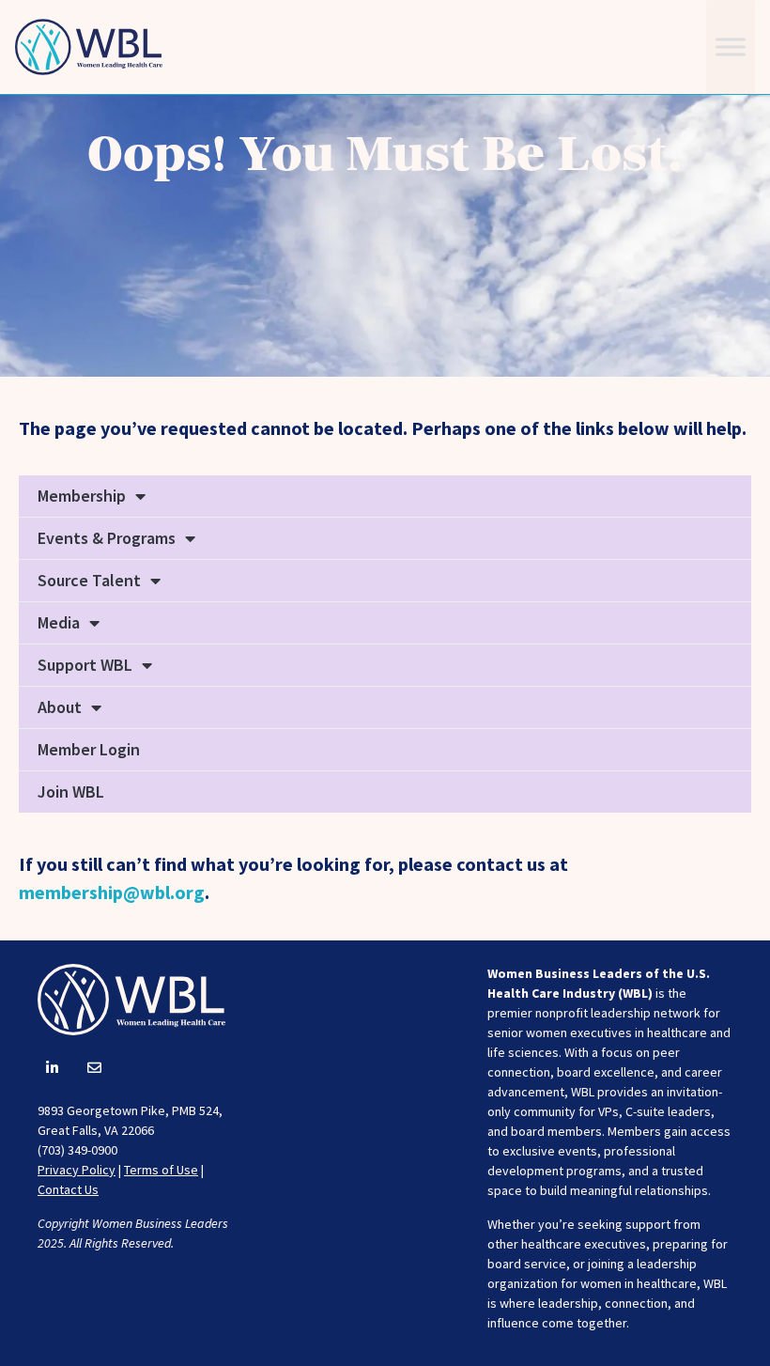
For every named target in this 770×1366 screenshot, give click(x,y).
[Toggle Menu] (731, 46)
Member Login (89, 749)
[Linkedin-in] (52, 1068)
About (60, 707)
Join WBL (71, 791)
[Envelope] (94, 1068)
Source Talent (89, 580)
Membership (82, 495)
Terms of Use (161, 1169)
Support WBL (85, 664)
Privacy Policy (77, 1169)
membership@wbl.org (112, 892)
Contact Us (68, 1189)
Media (59, 622)
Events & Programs (107, 538)
